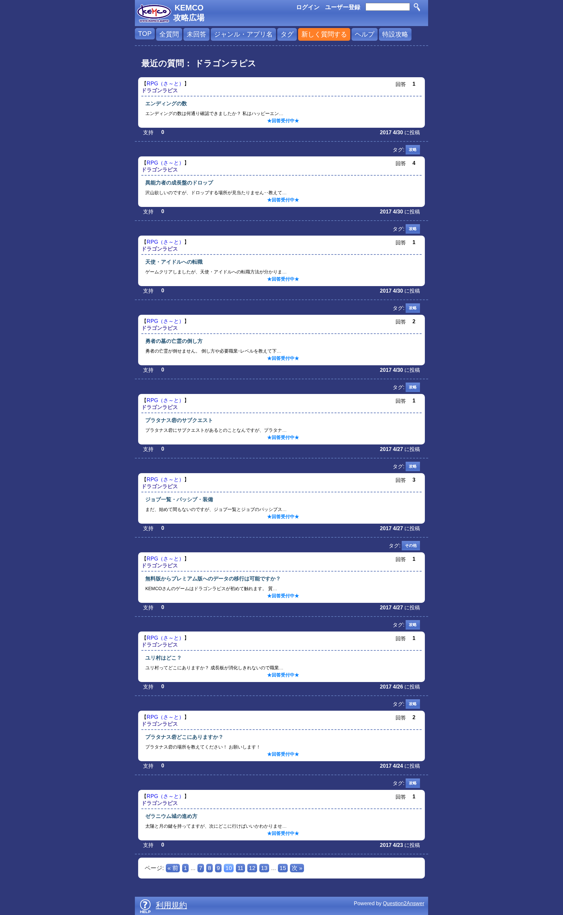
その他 (411, 545)
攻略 (413, 149)
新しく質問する (324, 34)
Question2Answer (403, 903)
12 (252, 868)
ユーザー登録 (342, 7)
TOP (145, 33)
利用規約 (171, 905)
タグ (287, 34)
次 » (297, 868)
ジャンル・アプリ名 (243, 34)
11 (240, 868)
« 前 (172, 868)
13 (264, 868)
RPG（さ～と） (165, 83)
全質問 (169, 34)
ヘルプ (364, 34)
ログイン (308, 7)
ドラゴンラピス (159, 90)
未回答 (196, 34)
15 (283, 868)
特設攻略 (395, 34)
